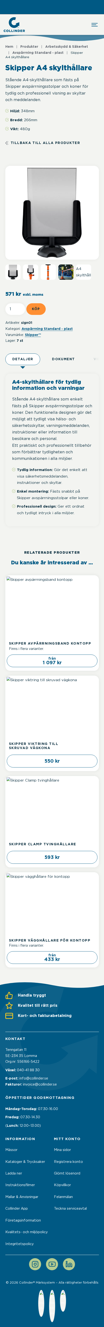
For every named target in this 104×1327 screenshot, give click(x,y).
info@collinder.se (33, 1078)
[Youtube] (52, 1264)
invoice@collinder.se (40, 1084)
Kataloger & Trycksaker (25, 1161)
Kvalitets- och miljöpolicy (26, 1232)
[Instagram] (35, 1264)
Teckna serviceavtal (70, 1208)
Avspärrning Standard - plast (38, 52)
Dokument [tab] (63, 359)
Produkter (29, 46)
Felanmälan (63, 1197)
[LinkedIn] (68, 1264)
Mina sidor (62, 1150)
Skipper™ (33, 335)
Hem (9, 46)
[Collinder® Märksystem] (14, 24)
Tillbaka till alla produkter (45, 143)
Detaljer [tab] (22, 359)
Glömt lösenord (67, 1173)
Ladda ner (13, 1173)
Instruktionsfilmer (20, 1185)
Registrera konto (68, 1161)
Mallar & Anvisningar (21, 1197)
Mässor (11, 1150)
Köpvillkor (62, 1185)
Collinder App (16, 1208)
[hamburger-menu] (94, 25)
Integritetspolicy (19, 1244)
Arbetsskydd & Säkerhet (66, 46)
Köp (36, 309)
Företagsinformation (23, 1220)
